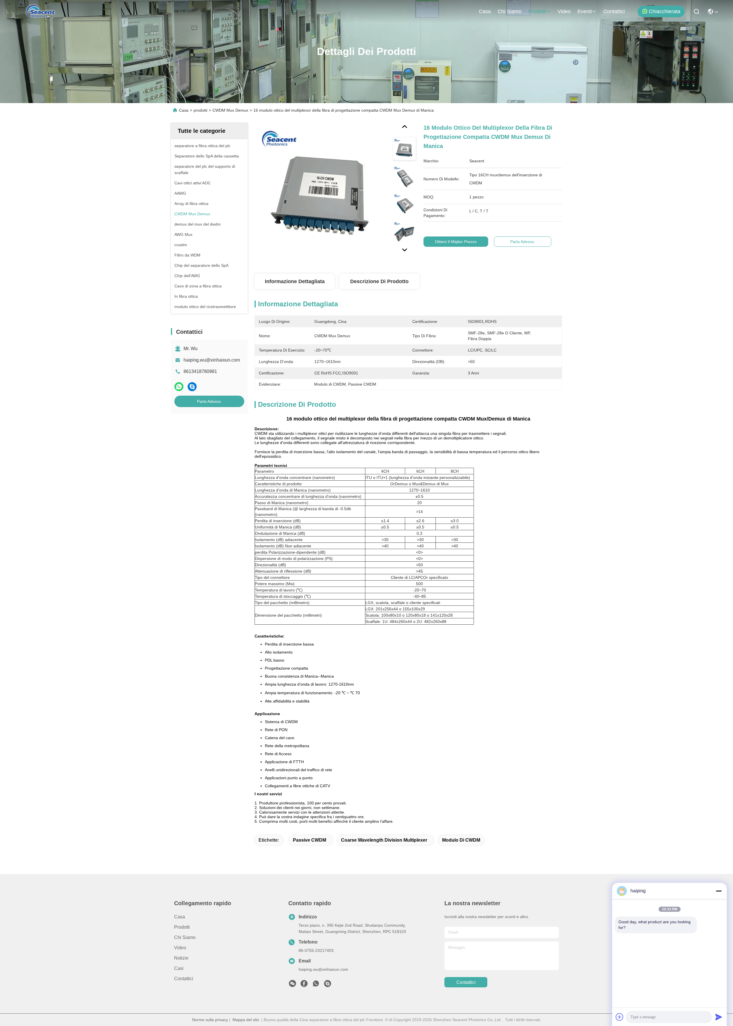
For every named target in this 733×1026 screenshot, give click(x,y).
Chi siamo (509, 11)
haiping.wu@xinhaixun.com (212, 360)
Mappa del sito (245, 1019)
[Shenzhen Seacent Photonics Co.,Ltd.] (40, 11)
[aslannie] (328, 985)
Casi (179, 968)
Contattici (614, 11)
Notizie (181, 958)
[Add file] (620, 1017)
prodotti (537, 11)
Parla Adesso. (209, 401)
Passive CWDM (309, 840)
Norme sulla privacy (210, 1019)
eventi (585, 11)
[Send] (718, 1017)
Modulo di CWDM (461, 840)
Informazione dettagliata (295, 281)
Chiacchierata (664, 11)
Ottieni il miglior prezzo (456, 242)
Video (564, 11)
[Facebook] (304, 985)
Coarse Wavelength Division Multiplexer (384, 840)
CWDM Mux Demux (230, 110)
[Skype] (192, 386)
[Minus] (718, 890)
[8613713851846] (316, 985)
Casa (485, 11)
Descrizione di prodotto (379, 281)
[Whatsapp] (179, 386)
